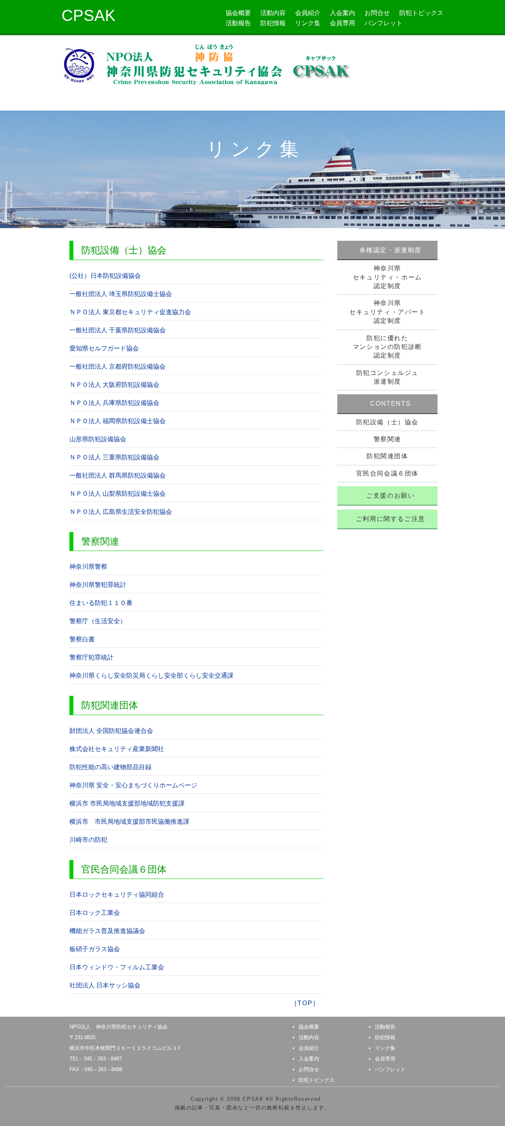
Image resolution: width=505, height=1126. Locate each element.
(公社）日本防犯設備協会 (105, 275)
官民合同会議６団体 (387, 473)
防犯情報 (273, 23)
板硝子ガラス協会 (94, 949)
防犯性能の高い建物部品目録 (110, 767)
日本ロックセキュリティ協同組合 (116, 894)
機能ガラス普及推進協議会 (107, 930)
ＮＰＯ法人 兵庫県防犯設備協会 (114, 402)
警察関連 (387, 439)
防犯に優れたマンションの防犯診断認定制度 (387, 347)
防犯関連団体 (387, 456)
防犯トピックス (421, 12)
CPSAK (89, 15)
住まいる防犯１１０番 (101, 603)
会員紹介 (307, 12)
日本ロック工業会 (94, 912)
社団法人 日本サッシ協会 (104, 985)
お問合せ (377, 12)
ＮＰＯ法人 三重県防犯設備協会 (114, 457)
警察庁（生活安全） (97, 621)
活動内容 (273, 12)
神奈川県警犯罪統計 (97, 584)
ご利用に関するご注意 (390, 518)
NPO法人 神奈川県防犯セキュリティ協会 (118, 1027)
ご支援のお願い (390, 495)
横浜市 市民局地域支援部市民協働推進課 (129, 821)
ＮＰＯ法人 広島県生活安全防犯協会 (120, 511)
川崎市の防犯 (88, 839)
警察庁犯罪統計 (91, 657)
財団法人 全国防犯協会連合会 (111, 730)
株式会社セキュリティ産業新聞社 (116, 749)
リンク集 (307, 23)
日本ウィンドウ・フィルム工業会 (116, 967)
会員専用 (342, 23)
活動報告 (238, 23)
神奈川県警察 (88, 566)
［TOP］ (305, 1003)
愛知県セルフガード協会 (104, 348)
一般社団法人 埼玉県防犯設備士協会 (120, 293)
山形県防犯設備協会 (97, 439)
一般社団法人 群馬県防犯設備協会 (117, 475)
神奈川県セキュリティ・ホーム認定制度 (387, 277)
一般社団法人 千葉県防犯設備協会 (117, 330)
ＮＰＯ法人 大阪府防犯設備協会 (114, 384)
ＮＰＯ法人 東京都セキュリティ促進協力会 (130, 312)
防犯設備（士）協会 (387, 422)
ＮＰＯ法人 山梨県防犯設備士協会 (117, 493)
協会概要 (238, 12)
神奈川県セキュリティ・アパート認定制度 (387, 312)
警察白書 (82, 639)
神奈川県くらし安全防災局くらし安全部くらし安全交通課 (151, 675)
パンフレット (383, 23)
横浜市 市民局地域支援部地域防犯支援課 (127, 803)
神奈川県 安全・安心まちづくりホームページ (133, 785)
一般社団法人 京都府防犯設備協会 (117, 366)
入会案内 (342, 12)
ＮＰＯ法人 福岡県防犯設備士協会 (117, 421)
